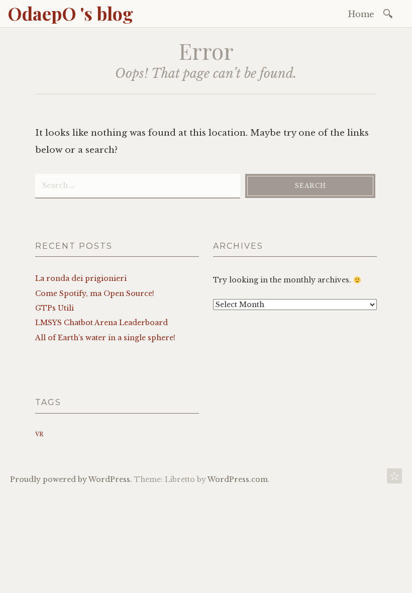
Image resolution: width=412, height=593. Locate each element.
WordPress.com (238, 479)
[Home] (394, 478)
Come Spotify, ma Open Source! (94, 293)
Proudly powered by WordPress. (71, 479)
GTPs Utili (54, 308)
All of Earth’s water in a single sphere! (105, 337)
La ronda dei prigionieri (81, 278)
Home (361, 14)
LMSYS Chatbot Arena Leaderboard (101, 322)
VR (39, 434)
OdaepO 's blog (70, 13)
